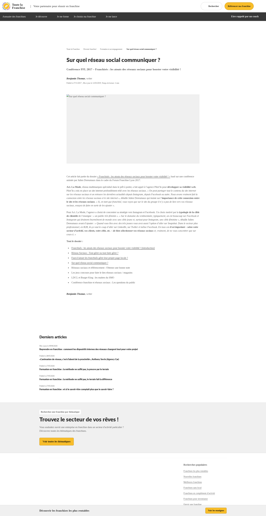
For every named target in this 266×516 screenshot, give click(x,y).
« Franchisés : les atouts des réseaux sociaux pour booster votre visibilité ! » (133, 176)
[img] (29, 16)
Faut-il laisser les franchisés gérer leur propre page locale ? (99, 258)
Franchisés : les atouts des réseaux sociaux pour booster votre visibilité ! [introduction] (113, 248)
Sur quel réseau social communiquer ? (89, 262)
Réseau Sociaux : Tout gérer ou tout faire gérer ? (94, 253)
